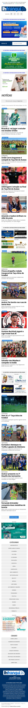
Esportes (14, 563)
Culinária (14, 551)
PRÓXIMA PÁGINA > (14, 517)
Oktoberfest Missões (14, 587)
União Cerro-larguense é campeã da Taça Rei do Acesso (13, 158)
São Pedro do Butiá (14, 659)
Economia (14, 557)
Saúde (14, 605)
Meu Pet (14, 578)
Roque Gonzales (14, 650)
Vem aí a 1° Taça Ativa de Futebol (11, 416)
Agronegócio (14, 545)
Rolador (14, 647)
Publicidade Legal (14, 599)
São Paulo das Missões (14, 656)
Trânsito (14, 611)
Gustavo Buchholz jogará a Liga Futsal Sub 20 (12, 332)
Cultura (14, 554)
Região (14, 602)
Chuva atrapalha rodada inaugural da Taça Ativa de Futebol (12, 273)
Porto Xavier (14, 644)
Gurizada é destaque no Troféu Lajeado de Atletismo (13, 445)
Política (14, 596)
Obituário (14, 584)
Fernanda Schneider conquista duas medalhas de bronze (13, 505)
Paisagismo (14, 593)
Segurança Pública (14, 608)
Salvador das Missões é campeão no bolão (10, 361)
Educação (14, 560)
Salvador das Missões (14, 653)
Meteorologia (14, 575)
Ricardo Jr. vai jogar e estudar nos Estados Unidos (13, 129)
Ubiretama (14, 662)
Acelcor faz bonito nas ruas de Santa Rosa (13, 303)
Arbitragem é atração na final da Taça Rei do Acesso (13, 187)
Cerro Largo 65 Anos (14, 548)
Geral (14, 566)
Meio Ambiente (14, 572)
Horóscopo (14, 569)
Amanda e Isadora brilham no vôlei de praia (13, 217)
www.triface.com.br (15, 706)
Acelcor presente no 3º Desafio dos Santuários (10, 475)
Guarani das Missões (14, 641)
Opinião (14, 590)
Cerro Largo (14, 638)
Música (14, 581)
